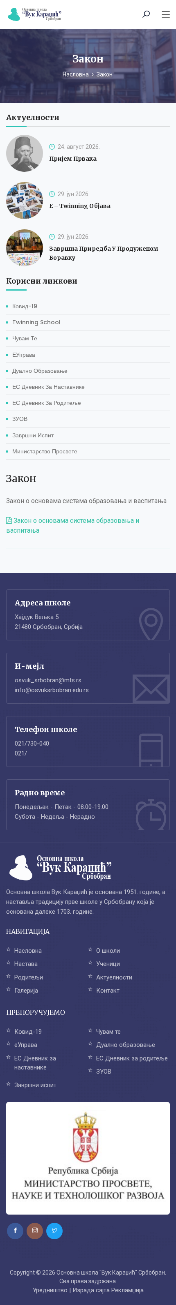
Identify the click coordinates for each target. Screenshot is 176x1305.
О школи (108, 950)
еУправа (23, 354)
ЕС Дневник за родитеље (46, 403)
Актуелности (114, 977)
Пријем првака (73, 158)
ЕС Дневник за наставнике (48, 386)
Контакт (108, 990)
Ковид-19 (24, 306)
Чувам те (24, 338)
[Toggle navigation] (166, 14)
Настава (26, 964)
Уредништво (50, 1290)
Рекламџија (127, 1290)
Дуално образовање (40, 370)
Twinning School (36, 322)
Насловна (76, 74)
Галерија (26, 990)
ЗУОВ (19, 419)
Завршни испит (33, 435)
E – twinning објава (80, 206)
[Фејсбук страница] (15, 1231)
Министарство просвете (44, 451)
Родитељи (28, 977)
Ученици (108, 964)
